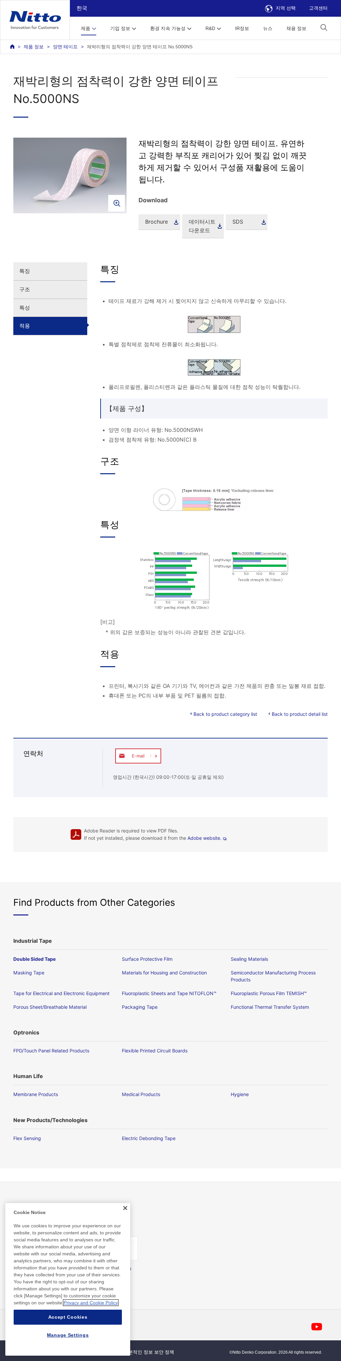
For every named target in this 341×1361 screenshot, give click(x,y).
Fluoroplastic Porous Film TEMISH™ (269, 993)
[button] (323, 27)
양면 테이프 (65, 46)
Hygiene (240, 1094)
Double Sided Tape (34, 959)
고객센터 (318, 8)
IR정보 (242, 28)
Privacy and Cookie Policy (91, 1302)
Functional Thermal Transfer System (270, 1007)
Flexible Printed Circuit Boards (154, 1050)
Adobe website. (204, 838)
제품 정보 (34, 46)
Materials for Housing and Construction (164, 972)
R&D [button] (210, 28)
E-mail (138, 755)
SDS (237, 221)
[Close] (125, 1208)
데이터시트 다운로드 (202, 226)
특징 (24, 271)
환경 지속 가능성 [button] (167, 28)
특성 (24, 307)
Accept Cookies (68, 1317)
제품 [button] (85, 28)
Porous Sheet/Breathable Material (50, 1007)
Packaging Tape (140, 1007)
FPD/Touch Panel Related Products (51, 1050)
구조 (24, 289)
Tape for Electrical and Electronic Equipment (61, 993)
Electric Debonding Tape (148, 1138)
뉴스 (267, 28)
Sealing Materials (249, 959)
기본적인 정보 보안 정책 (149, 1352)
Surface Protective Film (147, 959)
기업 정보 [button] (120, 28)
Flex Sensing (27, 1138)
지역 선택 (286, 8)
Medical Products (141, 1094)
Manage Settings (68, 1335)
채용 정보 (296, 28)
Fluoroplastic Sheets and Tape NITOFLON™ (169, 993)
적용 (24, 325)
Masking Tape (28, 972)
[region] (67, 1279)
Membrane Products (35, 1094)
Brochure (156, 221)
